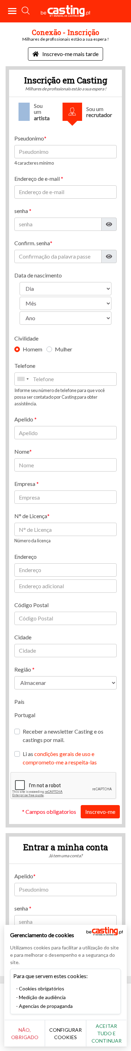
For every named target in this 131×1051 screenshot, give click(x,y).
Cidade (22, 637)
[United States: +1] (23, 379)
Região (23, 669)
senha (21, 210)
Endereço (25, 556)
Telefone (24, 365)
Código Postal (31, 605)
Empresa (25, 483)
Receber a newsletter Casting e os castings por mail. (63, 735)
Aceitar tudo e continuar (107, 1033)
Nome (21, 451)
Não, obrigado (24, 1033)
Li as (60, 757)
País (19, 701)
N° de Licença (30, 516)
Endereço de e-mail (37, 178)
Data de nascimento (38, 275)
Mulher (63, 349)
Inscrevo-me (100, 811)
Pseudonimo (29, 138)
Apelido (24, 419)
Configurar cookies (65, 1033)
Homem (32, 349)
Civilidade (26, 338)
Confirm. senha (32, 243)
